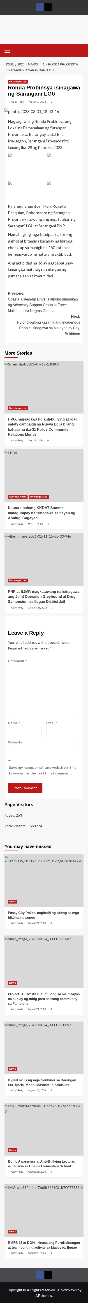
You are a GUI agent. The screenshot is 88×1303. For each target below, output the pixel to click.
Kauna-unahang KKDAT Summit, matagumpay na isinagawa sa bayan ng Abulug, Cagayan (41, 513)
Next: (48, 325)
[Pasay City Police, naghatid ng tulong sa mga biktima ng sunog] (44, 880)
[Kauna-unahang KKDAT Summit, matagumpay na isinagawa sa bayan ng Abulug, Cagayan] (44, 475)
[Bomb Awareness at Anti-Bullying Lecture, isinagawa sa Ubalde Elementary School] (44, 1129)
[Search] (80, 50)
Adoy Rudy (17, 101)
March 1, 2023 (37, 101)
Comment (17, 661)
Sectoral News (17, 496)
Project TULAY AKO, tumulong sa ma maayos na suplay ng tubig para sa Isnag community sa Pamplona (44, 998)
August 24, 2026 (37, 923)
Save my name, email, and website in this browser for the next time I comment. (42, 770)
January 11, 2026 (37, 607)
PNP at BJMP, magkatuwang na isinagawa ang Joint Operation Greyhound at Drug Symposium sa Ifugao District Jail (43, 597)
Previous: (43, 302)
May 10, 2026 (35, 524)
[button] (9, 50)
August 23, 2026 (37, 1171)
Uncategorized (18, 81)
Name (14, 723)
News (12, 901)
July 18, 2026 (35, 440)
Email (52, 723)
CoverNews (67, 1290)
